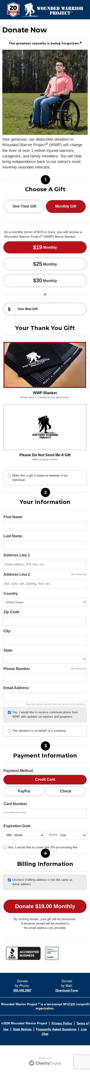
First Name (12, 517)
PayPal (24, 791)
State (7, 650)
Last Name (12, 536)
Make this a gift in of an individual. (39, 478)
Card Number (15, 804)
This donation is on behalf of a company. (39, 730)
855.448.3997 (22, 990)
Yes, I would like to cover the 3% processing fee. (43, 847)
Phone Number (45, 669)
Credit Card (45, 779)
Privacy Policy (61, 1023)
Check (65, 791)
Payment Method (18, 771)
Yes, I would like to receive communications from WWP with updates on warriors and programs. (45, 714)
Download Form (66, 990)
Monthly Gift (65, 206)
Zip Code (11, 612)
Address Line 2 (45, 574)
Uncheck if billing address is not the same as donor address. (42, 882)
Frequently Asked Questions (56, 1029)
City (6, 631)
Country (10, 593)
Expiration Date (16, 826)
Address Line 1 (16, 555)
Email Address (16, 688)
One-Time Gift (24, 206)
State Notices (22, 1029)
